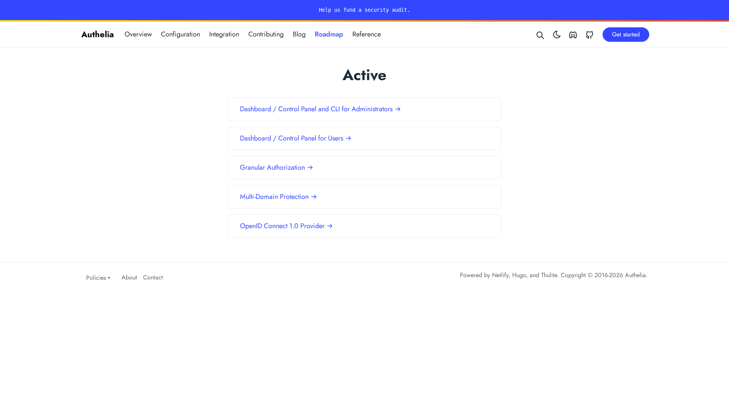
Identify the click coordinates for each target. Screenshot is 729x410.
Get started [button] (626, 34)
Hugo (519, 275)
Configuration (180, 34)
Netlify (500, 275)
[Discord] (573, 34)
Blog (299, 34)
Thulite (549, 275)
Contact (153, 277)
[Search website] (540, 34)
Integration (224, 34)
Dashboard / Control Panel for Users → (296, 138)
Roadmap (329, 34)
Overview (138, 34)
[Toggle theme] (557, 34)
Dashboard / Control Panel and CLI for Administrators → (320, 109)
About (129, 277)
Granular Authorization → (276, 167)
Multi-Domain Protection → (278, 197)
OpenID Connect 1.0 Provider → (286, 226)
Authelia (97, 34)
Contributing (266, 34)
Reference (366, 34)
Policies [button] (96, 277)
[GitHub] (589, 34)
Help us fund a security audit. (364, 10)
